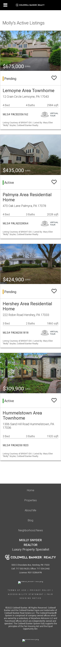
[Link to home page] (30, 5)
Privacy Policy (40, 590)
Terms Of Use (17, 590)
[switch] (54, 78)
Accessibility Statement (26, 594)
